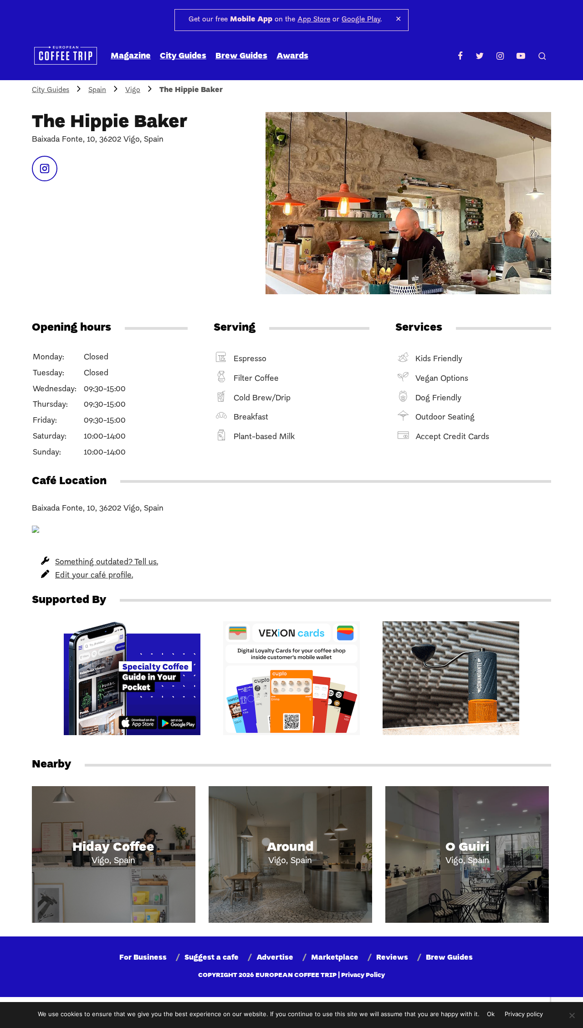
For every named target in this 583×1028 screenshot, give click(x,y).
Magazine (131, 56)
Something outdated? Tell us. (106, 562)
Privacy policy (524, 1014)
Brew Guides (241, 56)
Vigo (132, 90)
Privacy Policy (363, 975)
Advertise (274, 958)
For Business (143, 958)
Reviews (392, 958)
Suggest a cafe (211, 958)
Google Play (361, 19)
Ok (491, 1014)
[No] (571, 1015)
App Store (313, 19)
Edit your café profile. (94, 575)
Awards (292, 56)
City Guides (183, 56)
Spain (97, 90)
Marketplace (334, 958)
